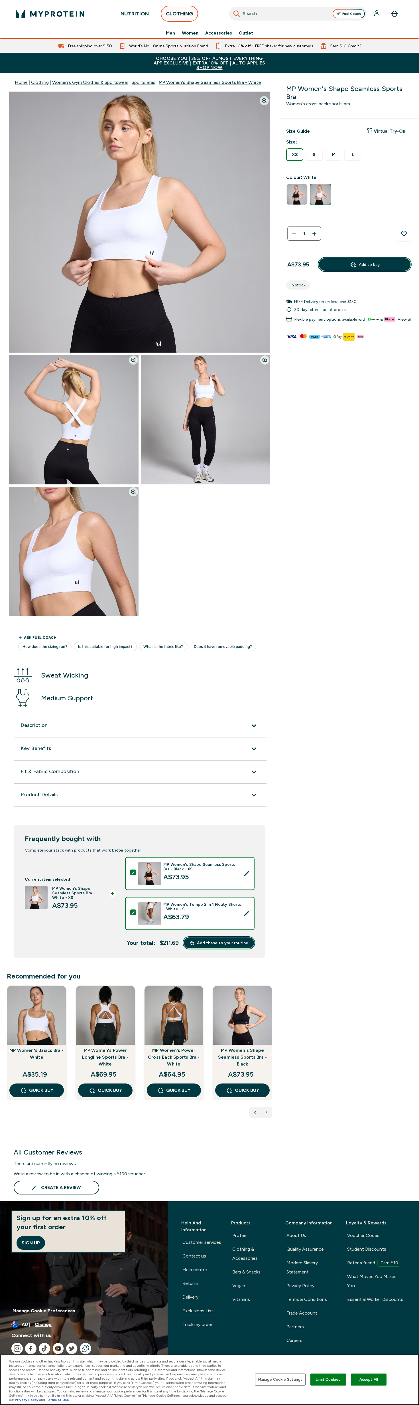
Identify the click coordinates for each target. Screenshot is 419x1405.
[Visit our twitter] (72, 1348)
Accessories (218, 33)
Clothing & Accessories (245, 1254)
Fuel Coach (351, 14)
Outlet (246, 33)
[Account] (377, 14)
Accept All (368, 1379)
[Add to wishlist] (404, 234)
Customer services (201, 1242)
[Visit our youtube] (58, 1348)
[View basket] (394, 13)
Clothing (40, 82)
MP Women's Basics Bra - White (36, 1054)
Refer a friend (372, 1262)
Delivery (190, 1297)
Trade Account (301, 1313)
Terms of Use (57, 1400)
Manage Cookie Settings (280, 1379)
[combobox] (298, 14)
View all (405, 319)
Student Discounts (366, 1249)
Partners (295, 1326)
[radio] (294, 154)
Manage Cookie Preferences (44, 1310)
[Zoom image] (264, 100)
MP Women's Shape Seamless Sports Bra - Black (242, 1057)
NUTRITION (135, 14)
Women (190, 33)
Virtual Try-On (389, 131)
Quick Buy (41, 1090)
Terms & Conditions (306, 1299)
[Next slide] (271, 1055)
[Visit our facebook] (30, 1348)
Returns (190, 1283)
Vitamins (241, 1299)
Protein (239, 1235)
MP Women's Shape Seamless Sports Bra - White (210, 82)
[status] (304, 233)
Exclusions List (197, 1310)
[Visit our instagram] (17, 1348)
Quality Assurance (305, 1249)
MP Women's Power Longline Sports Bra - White (105, 1057)
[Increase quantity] (314, 233)
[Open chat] (85, 1348)
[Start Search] (237, 14)
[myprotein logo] (50, 13)
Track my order (197, 1324)
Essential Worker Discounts (375, 1299)
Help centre (194, 1269)
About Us (296, 1235)
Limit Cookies (328, 1379)
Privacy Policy (300, 1285)
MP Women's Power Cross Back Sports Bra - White (174, 1057)
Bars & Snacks (246, 1271)
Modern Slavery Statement (302, 1267)
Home (21, 82)
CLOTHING (179, 14)
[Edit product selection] (246, 873)
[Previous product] (255, 1112)
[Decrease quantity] (294, 233)
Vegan (238, 1285)
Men (170, 33)
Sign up (31, 1242)
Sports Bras (143, 82)
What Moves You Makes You (371, 1281)
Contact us (194, 1256)
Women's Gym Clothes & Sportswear (90, 82)
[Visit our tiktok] (44, 1348)
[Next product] (266, 1112)
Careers (294, 1340)
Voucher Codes (363, 1235)
